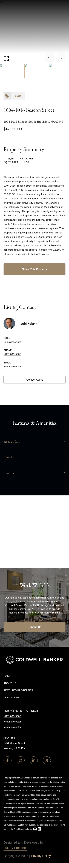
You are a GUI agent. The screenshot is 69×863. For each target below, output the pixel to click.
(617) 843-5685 (12, 354)
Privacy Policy (41, 856)
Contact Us (34, 626)
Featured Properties (18, 690)
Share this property (34, 269)
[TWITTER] (47, 760)
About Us (10, 683)
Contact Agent (34, 379)
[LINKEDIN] (34, 760)
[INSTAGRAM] (21, 760)
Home (7, 676)
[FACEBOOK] (8, 760)
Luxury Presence (15, 848)
